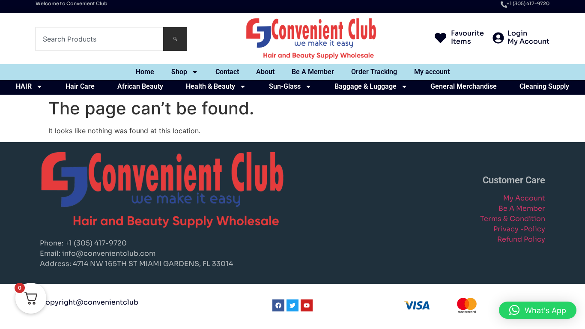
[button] (537, 310)
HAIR (24, 86)
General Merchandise (463, 86)
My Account (524, 198)
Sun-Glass (285, 86)
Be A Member (313, 72)
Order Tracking (374, 72)
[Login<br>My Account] (498, 38)
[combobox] (99, 39)
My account (432, 72)
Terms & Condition (512, 218)
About (265, 72)
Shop (179, 72)
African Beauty (140, 86)
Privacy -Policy (519, 228)
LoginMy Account (528, 37)
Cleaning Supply (544, 86)
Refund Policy (521, 239)
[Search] (175, 39)
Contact (227, 72)
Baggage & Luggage (365, 86)
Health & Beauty (210, 86)
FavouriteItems (467, 37)
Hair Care (80, 86)
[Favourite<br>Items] (440, 38)
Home (145, 72)
